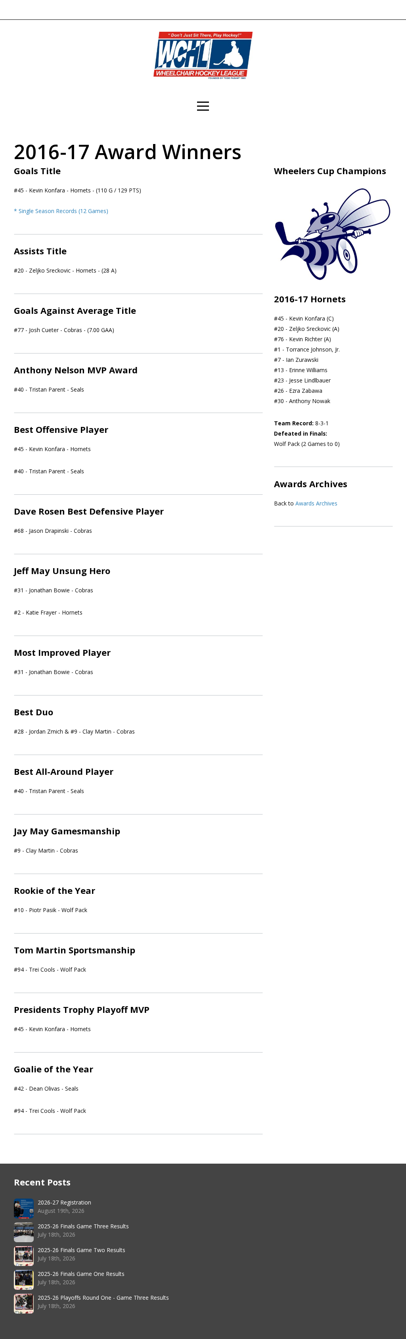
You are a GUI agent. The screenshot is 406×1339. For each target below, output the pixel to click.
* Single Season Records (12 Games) (61, 211)
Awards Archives (316, 503)
